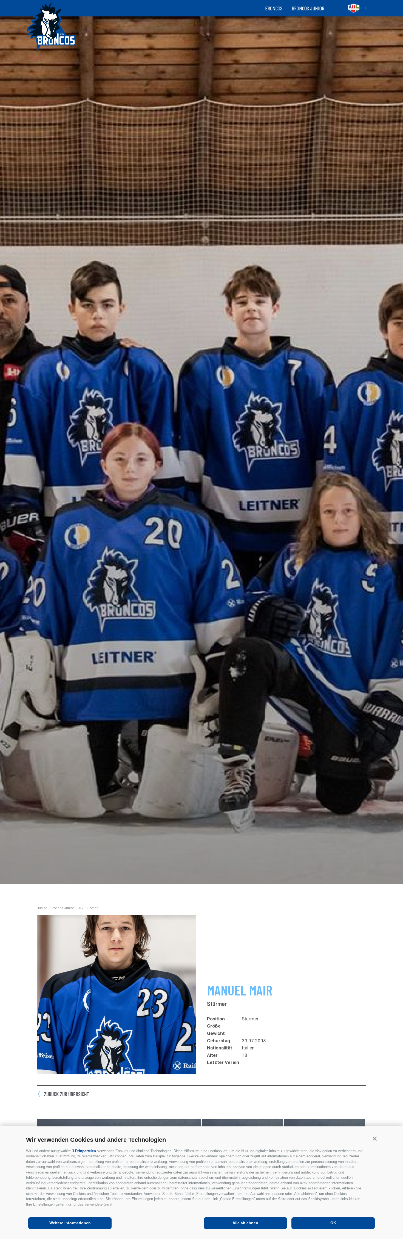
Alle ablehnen (245, 1223)
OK (333, 1223)
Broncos (273, 8)
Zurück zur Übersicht (66, 1094)
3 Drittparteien (84, 1151)
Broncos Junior (308, 8)
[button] (374, 1138)
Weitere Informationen (70, 1223)
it (365, 8)
